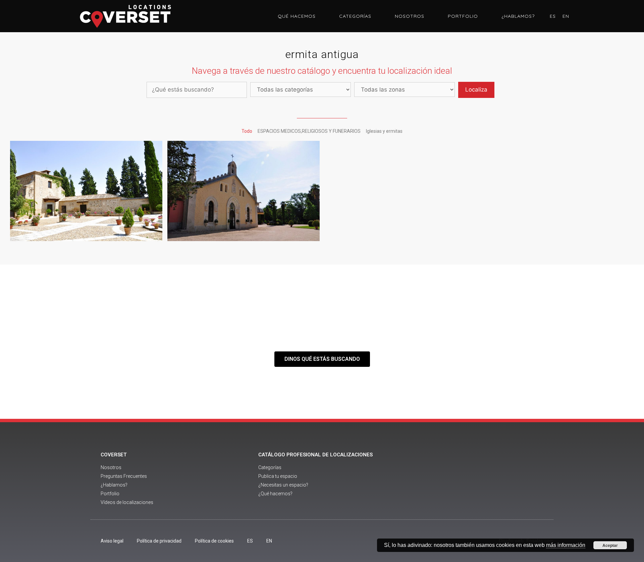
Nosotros (409, 16)
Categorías (355, 16)
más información (565, 545)
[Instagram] (502, 479)
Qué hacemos (297, 16)
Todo (246, 131)
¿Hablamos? (518, 16)
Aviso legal (112, 541)
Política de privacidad (159, 541)
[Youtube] (484, 479)
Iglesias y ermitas (384, 131)
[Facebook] (465, 479)
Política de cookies (214, 541)
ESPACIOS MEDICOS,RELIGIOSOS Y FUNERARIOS (309, 131)
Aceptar (610, 545)
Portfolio (463, 16)
